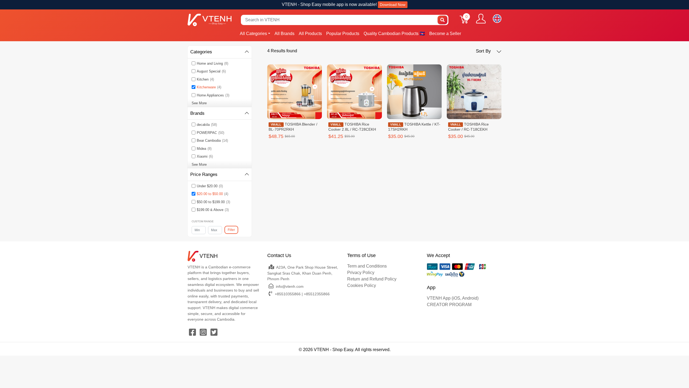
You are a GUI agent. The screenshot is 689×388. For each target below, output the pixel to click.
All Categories (253, 33)
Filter (231, 230)
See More (199, 103)
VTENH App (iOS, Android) (453, 298)
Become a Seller (445, 33)
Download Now (392, 4)
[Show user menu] (480, 18)
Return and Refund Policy (371, 279)
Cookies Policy (361, 285)
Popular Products (342, 33)
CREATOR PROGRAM (449, 304)
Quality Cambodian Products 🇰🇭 (394, 33)
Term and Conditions (367, 266)
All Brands (284, 33)
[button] (488, 51)
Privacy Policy (360, 272)
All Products (310, 33)
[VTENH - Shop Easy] (209, 20)
